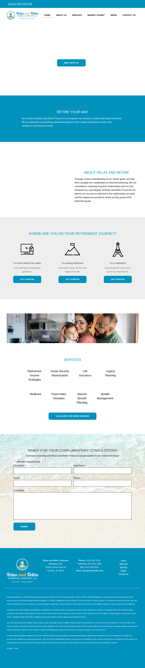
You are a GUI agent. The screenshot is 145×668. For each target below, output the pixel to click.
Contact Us (129, 15)
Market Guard (96, 15)
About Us (61, 15)
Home (47, 15)
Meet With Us (71, 63)
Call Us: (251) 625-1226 (20, 4)
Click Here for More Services (72, 416)
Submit (24, 526)
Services (77, 15)
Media (114, 15)
